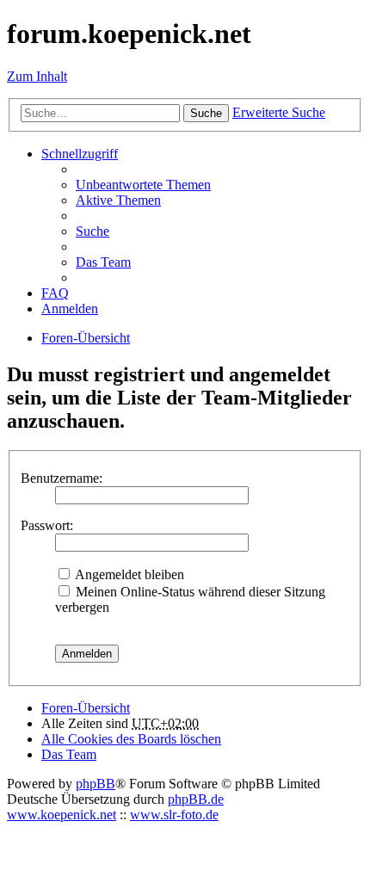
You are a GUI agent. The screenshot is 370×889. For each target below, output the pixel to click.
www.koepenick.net (61, 814)
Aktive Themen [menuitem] (118, 200)
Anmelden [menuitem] (69, 308)
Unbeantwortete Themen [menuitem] (143, 184)
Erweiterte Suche (278, 112)
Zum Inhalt (37, 76)
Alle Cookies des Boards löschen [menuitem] (131, 739)
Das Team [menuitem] (103, 262)
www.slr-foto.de (174, 814)
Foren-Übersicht (85, 708)
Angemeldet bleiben (128, 574)
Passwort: (47, 525)
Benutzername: (61, 478)
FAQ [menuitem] (55, 293)
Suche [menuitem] (92, 231)
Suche (206, 113)
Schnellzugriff (79, 153)
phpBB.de (196, 799)
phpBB (95, 783)
